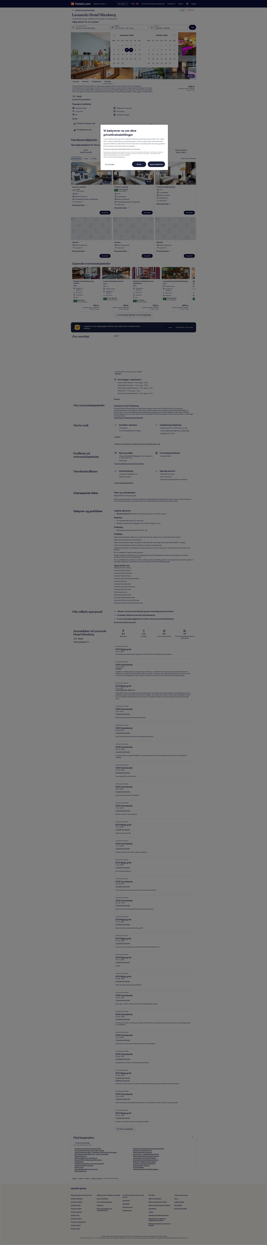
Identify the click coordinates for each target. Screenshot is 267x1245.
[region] (134, 147)
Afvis (139, 164)
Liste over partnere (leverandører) (114, 157)
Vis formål (109, 164)
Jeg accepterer (156, 164)
